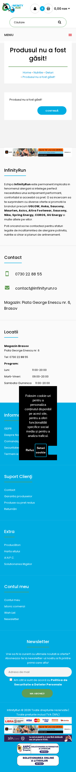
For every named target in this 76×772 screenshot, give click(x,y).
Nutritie (38, 72)
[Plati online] (38, 723)
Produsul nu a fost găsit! (39, 77)
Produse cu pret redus (19, 503)
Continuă (51, 110)
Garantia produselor (18, 496)
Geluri (49, 72)
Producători (12, 545)
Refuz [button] (30, 450)
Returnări (10, 509)
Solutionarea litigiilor (18, 564)
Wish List (9, 613)
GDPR (8, 429)
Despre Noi (11, 435)
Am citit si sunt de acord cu (40, 682)
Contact (9, 490)
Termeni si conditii (16, 454)
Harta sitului (12, 551)
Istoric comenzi (14, 606)
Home (27, 72)
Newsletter (11, 619)
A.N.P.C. (9, 558)
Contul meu (12, 600)
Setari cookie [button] (41, 450)
